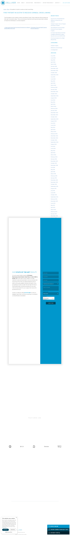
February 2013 (54, 211)
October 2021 (54, 163)
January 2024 (54, 110)
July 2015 (53, 190)
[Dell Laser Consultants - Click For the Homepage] (8, 3)
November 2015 (54, 182)
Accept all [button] (5, 529)
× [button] (16, 517)
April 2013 (53, 207)
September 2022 (54, 142)
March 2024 (53, 106)
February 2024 (54, 108)
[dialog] (9, 525)
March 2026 (53, 64)
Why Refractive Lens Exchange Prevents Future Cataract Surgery (57, 29)
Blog (8, 9)
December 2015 (54, 180)
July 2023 (53, 123)
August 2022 (54, 144)
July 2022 (53, 146)
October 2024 (54, 93)
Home (18, 2)
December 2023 (54, 112)
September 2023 (54, 119)
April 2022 (53, 152)
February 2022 (54, 156)
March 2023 (53, 131)
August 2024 (54, 97)
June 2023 (53, 125)
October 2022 (54, 140)
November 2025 (54, 70)
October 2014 (54, 194)
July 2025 (53, 76)
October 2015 (54, 184)
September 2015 (54, 186)
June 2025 (53, 79)
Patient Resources (48, 2)
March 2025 (53, 85)
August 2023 (54, 121)
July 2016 (53, 167)
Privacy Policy (4, 527)
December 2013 (54, 201)
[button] (9, 532)
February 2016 (54, 175)
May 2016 (53, 169)
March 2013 (53, 209)
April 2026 (53, 62)
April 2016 (53, 171)
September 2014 (54, 196)
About (23, 2)
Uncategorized (54, 49)
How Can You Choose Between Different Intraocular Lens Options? (57, 20)
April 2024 (53, 104)
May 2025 (53, 81)
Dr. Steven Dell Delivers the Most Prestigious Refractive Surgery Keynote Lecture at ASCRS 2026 (58, 34)
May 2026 (53, 60)
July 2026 (53, 55)
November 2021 (54, 161)
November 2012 (54, 215)
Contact (57, 2)
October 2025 (54, 72)
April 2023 (53, 129)
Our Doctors (29, 2)
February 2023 (54, 133)
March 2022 (53, 154)
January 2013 (54, 213)
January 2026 (54, 66)
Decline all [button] (13, 529)
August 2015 (53, 188)
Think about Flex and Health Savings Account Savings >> (39, 28)
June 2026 (53, 57)
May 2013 (53, 205)
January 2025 (54, 89)
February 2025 (54, 87)
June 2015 (53, 192)
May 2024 (53, 102)
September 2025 (54, 74)
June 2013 (53, 203)
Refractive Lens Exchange (56, 47)
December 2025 (54, 68)
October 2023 (54, 116)
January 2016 (54, 178)
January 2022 (54, 159)
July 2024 (53, 100)
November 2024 (54, 91)
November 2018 (54, 165)
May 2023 (53, 127)
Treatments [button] (37, 2)
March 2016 (53, 173)
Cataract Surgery (54, 45)
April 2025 (53, 83)
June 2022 (53, 148)
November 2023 (54, 114)
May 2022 (53, 150)
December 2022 (54, 135)
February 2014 (54, 199)
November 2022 (54, 138)
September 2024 (54, 95)
